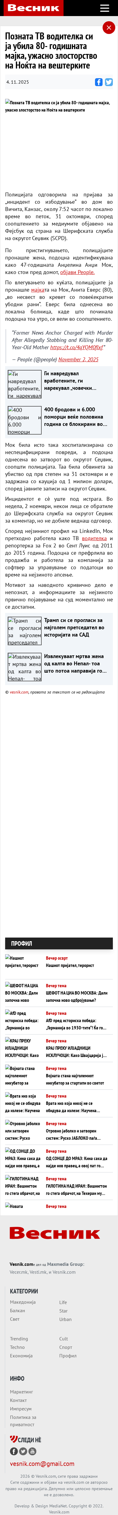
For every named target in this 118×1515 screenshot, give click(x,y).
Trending (19, 1339)
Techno (17, 1347)
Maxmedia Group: (65, 1264)
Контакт (18, 1400)
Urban (65, 1319)
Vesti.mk (38, 1272)
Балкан (17, 1310)
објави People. (77, 272)
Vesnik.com (21, 1264)
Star (63, 1311)
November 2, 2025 (78, 359)
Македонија (23, 1302)
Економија (21, 1356)
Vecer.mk (19, 1272)
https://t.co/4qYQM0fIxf (76, 347)
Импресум (20, 1409)
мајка (37, 289)
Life (63, 1302)
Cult (63, 1339)
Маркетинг (21, 1392)
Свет (14, 1319)
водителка (94, 538)
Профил (68, 1356)
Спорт (65, 1347)
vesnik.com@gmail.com (42, 1464)
